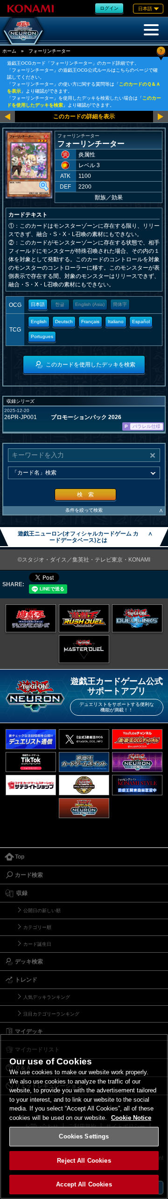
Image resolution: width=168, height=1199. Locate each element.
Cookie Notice (131, 1117)
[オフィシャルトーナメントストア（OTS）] (84, 785)
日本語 (38, 304)
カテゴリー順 (37, 927)
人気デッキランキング (46, 997)
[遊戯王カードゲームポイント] (84, 762)
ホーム (9, 51)
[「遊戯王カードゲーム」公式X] (84, 739)
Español (141, 321)
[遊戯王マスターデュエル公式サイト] (84, 649)
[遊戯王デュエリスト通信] (31, 739)
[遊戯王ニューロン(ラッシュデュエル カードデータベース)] (84, 808)
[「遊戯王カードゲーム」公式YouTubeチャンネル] (137, 739)
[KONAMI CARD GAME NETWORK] (137, 762)
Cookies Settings (84, 1136)
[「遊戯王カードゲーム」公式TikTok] (31, 762)
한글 (59, 304)
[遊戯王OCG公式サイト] (31, 618)
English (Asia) (90, 304)
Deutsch (64, 321)
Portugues (42, 336)
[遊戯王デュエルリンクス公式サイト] (137, 618)
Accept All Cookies (84, 1184)
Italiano (116, 321)
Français (90, 321)
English (39, 321)
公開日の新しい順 (42, 910)
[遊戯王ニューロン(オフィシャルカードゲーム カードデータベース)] (23, 31)
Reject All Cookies (84, 1160)
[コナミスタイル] (137, 785)
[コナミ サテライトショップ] (31, 785)
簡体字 (120, 304)
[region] (84, 1116)
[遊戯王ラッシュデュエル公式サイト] (84, 618)
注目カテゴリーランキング (51, 1013)
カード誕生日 (37, 944)
